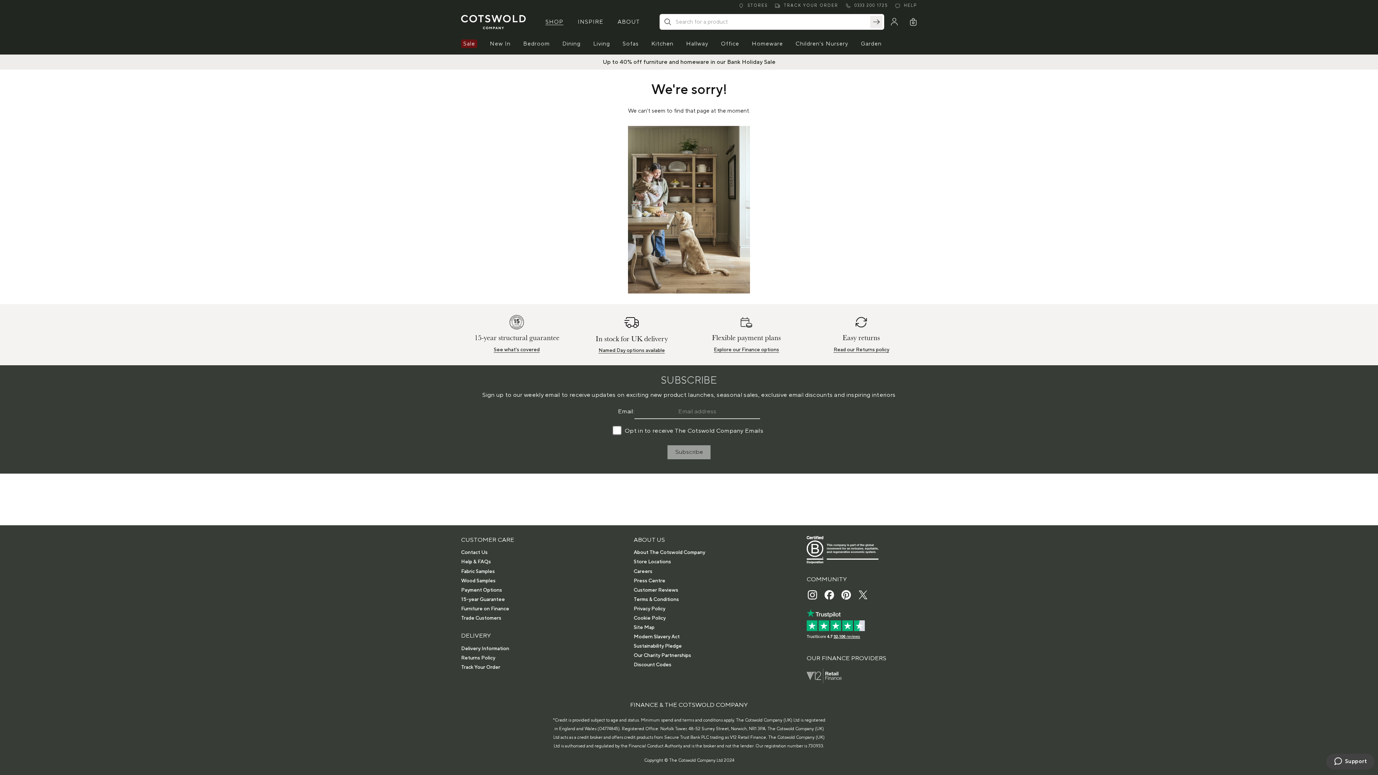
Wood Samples (478, 581)
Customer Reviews (656, 590)
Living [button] (601, 43)
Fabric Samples (478, 571)
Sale (469, 43)
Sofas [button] (631, 43)
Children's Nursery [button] (822, 43)
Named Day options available (632, 350)
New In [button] (500, 43)
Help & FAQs (476, 562)
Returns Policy (478, 658)
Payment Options (481, 590)
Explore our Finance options (746, 350)
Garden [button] (871, 43)
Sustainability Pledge (658, 646)
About (629, 22)
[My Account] (894, 22)
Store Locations (652, 562)
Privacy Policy (649, 609)
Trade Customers (481, 618)
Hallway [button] (697, 43)
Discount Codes (652, 665)
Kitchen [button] (662, 43)
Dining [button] (571, 43)
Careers (643, 571)
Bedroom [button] (536, 43)
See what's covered (517, 350)
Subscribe (689, 452)
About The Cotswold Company (669, 552)
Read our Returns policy (861, 350)
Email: (626, 411)
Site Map (644, 627)
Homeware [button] (767, 43)
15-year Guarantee (483, 599)
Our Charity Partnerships (662, 655)
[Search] (876, 22)
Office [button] (730, 43)
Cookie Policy (650, 618)
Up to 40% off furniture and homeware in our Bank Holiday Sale (689, 62)
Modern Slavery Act (657, 637)
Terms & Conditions (656, 599)
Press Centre (649, 581)
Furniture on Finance (485, 609)
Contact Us (474, 552)
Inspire (590, 22)
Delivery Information (485, 649)
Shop (554, 22)
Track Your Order (480, 667)
